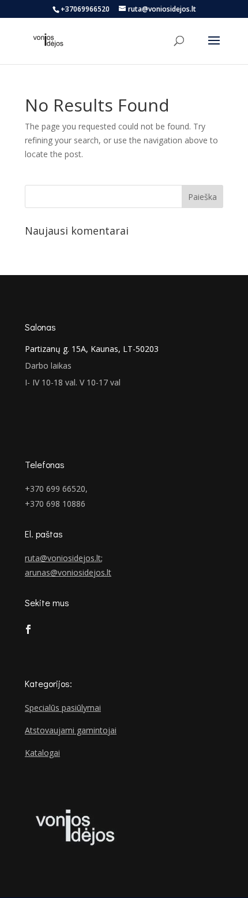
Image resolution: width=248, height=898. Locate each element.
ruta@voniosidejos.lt (63, 557)
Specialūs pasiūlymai (63, 707)
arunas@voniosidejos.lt (68, 572)
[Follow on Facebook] (28, 629)
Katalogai (42, 752)
